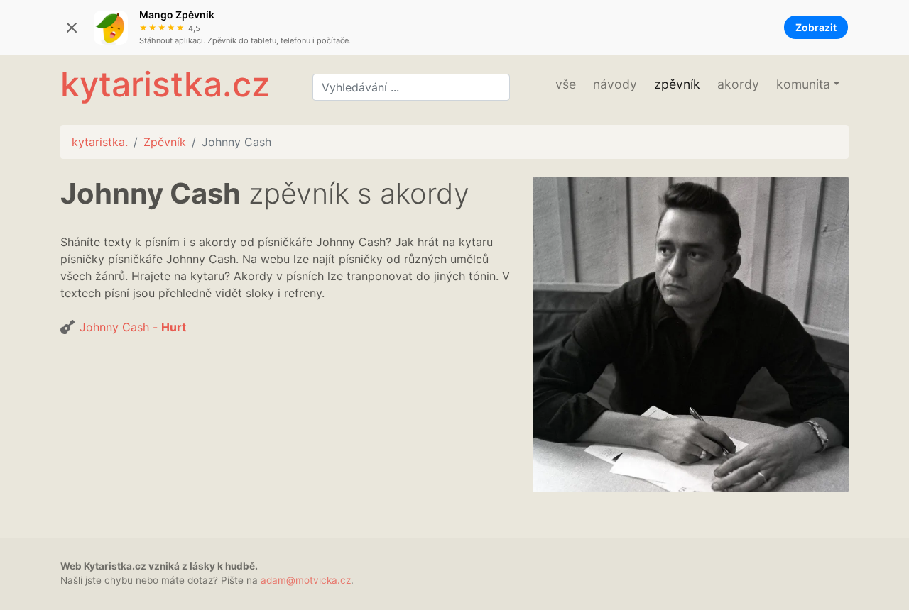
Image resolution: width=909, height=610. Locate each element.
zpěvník (677, 84)
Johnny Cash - (133, 327)
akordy (738, 84)
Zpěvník (164, 142)
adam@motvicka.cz (306, 580)
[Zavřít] (71, 27)
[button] (808, 84)
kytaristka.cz (165, 84)
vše (565, 84)
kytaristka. (100, 142)
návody (615, 84)
